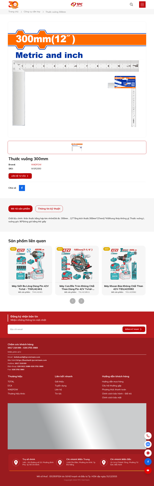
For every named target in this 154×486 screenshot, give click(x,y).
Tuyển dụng (60, 385)
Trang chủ (13, 11)
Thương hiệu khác (16, 393)
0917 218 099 (14, 347)
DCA (10, 385)
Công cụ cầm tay (32, 11)
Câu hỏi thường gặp (111, 385)
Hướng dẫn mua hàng (112, 381)
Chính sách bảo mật (111, 397)
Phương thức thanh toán (114, 389)
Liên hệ (58, 389)
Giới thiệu (59, 381)
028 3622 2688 (23, 366)
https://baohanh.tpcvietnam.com (31, 360)
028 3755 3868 (30, 347)
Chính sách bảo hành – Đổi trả (116, 393)
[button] (72, 301)
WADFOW (13, 389)
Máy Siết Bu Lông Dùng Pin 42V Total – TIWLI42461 (30, 287)
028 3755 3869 (18, 369)
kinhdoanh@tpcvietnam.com (27, 357)
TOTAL (11, 381)
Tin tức (58, 393)
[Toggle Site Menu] (142, 4)
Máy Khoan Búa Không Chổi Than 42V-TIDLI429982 (123, 287)
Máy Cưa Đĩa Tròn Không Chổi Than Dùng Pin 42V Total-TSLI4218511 (77, 287)
